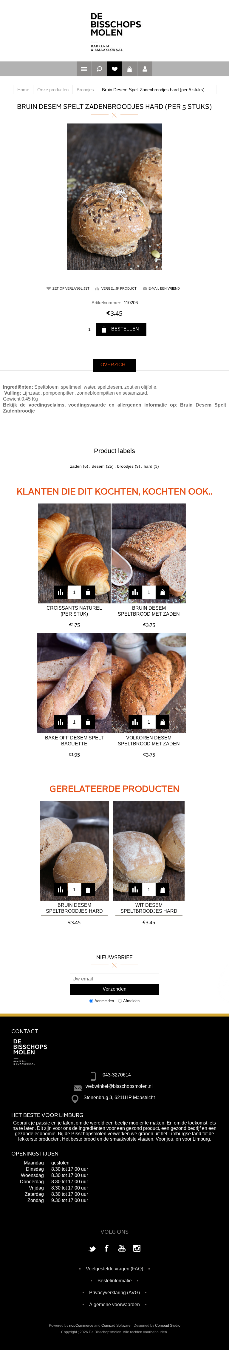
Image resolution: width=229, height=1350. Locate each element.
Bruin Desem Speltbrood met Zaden (149, 611)
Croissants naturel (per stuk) (74, 611)
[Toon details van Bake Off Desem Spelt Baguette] (74, 683)
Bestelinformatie (115, 1280)
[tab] (114, 365)
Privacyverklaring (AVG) (114, 1292)
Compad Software (116, 1325)
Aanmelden (104, 1001)
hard (148, 466)
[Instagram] (136, 1248)
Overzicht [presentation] (114, 364)
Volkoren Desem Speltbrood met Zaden (149, 740)
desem (98, 466)
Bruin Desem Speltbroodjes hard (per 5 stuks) (74, 909)
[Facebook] (107, 1248)
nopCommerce (81, 1325)
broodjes (125, 466)
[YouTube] (121, 1248)
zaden (76, 466)
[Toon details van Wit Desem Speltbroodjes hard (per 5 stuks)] (149, 851)
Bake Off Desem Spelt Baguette (74, 740)
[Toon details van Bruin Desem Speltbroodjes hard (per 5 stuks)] (74, 851)
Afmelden (131, 1001)
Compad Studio (167, 1325)
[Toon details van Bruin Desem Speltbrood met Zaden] (149, 553)
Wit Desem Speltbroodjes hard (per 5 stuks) (148, 909)
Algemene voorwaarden (114, 1304)
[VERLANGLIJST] (114, 68)
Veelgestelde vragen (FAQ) (114, 1268)
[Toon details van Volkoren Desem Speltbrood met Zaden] (149, 683)
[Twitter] (92, 1248)
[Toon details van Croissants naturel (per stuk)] (74, 553)
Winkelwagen (129, 68)
